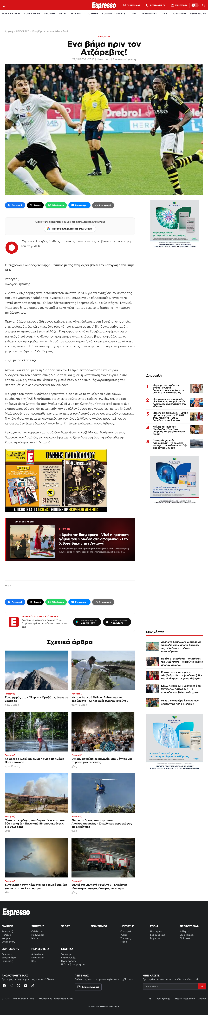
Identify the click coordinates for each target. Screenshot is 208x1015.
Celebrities (37, 931)
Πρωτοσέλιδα (189, 926)
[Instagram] (11, 985)
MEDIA (62, 13)
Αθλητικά (185, 931)
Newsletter (37, 957)
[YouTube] (25, 985)
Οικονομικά (187, 934)
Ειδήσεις (7, 926)
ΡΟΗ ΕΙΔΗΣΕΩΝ (11, 13)
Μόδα (123, 941)
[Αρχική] (16, 912)
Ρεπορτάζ (7, 931)
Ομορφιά (125, 931)
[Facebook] (4, 985)
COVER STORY (32, 13)
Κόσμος (6, 938)
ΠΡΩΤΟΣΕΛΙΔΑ (149, 13)
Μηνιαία (155, 938)
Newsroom (103, 59)
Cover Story (8, 941)
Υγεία (123, 934)
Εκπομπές (7, 954)
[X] (18, 985)
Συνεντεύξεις (9, 957)
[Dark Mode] (195, 5)
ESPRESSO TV (198, 13)
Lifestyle (127, 926)
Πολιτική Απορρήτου (184, 998)
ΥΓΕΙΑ (164, 13)
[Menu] (4, 5)
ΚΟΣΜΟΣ (107, 13)
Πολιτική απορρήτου (72, 964)
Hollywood (37, 934)
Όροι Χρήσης (68, 960)
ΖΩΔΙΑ (132, 13)
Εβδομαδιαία (157, 934)
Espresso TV (10, 948)
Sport (65, 926)
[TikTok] (32, 985)
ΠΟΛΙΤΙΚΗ (92, 13)
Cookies (202, 998)
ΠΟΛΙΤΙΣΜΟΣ (179, 13)
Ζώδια (154, 926)
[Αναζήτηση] (203, 5)
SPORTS (120, 13)
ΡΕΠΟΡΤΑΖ (77, 13)
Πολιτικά (185, 938)
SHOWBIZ (49, 13)
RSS (33, 960)
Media (35, 938)
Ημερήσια (156, 931)
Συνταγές (125, 938)
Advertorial (37, 954)
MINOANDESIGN (110, 1006)
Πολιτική (7, 934)
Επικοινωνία (68, 957)
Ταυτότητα (67, 954)
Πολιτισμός (99, 926)
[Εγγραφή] (202, 986)
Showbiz (37, 926)
